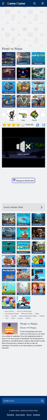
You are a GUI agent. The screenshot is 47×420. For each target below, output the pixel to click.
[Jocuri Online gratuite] (16, 3)
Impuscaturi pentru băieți (28, 316)
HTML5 (28, 318)
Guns (6, 316)
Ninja (37, 314)
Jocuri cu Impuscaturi (24, 311)
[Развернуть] (43, 125)
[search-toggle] (34, 3)
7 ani (6, 318)
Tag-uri (29, 415)
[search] (42, 401)
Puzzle (13, 316)
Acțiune (42, 316)
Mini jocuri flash (26, 314)
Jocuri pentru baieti (11, 314)
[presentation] (4, 115)
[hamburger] (3, 3)
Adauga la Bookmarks (25, 181)
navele (20, 318)
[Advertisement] (35, 26)
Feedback (36, 415)
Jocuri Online (9, 311)
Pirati (13, 318)
